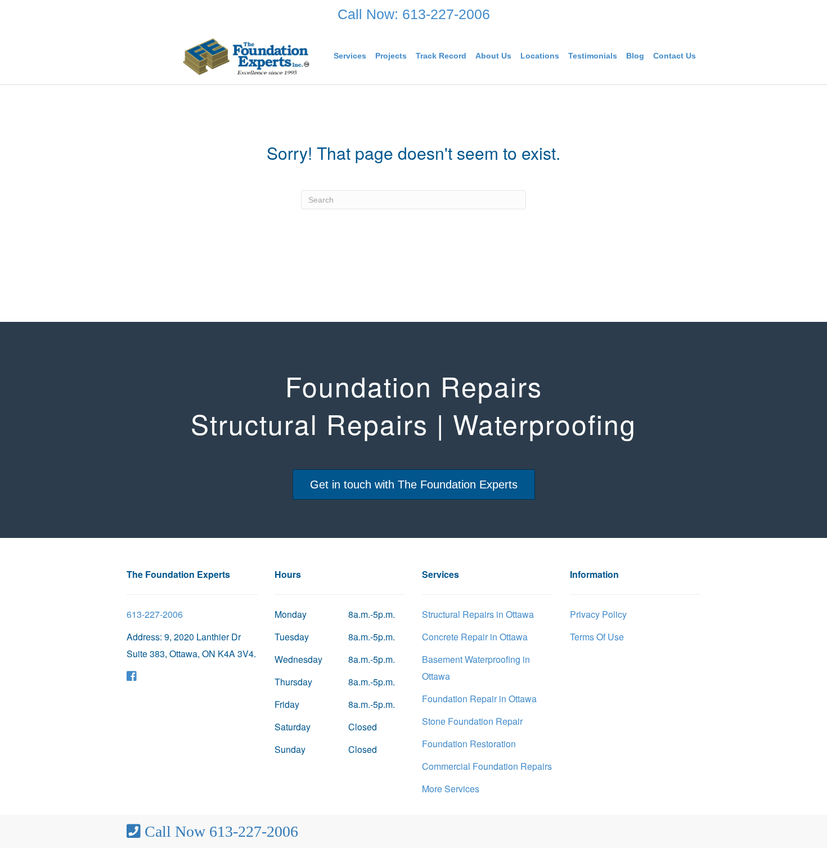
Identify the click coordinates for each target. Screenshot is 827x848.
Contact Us (674, 55)
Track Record (441, 55)
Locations (539, 55)
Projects (391, 55)
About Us (493, 55)
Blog (635, 55)
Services (350, 55)
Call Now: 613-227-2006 (414, 14)
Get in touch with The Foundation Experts (414, 484)
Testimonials (592, 55)
